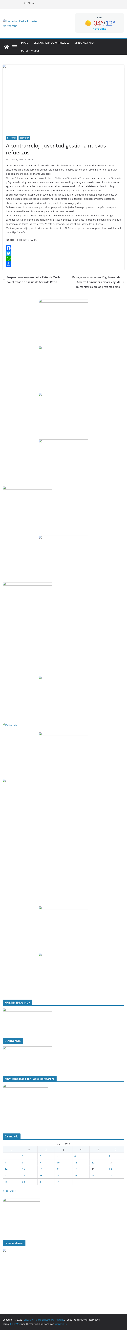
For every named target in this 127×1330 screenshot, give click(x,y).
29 (23, 1182)
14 (6, 1169)
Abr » (13, 1190)
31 (58, 1182)
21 (6, 1175)
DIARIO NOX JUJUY (84, 42)
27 (110, 1175)
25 (75, 1175)
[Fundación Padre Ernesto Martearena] (7, 47)
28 (6, 1182)
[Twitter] (63, 253)
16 (41, 1169)
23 (41, 1175)
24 (58, 1175)
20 (110, 1169)
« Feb (5, 1190)
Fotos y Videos (30, 50)
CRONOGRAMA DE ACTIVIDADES (51, 42)
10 (58, 1162)
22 (23, 1175)
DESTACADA (24, 138)
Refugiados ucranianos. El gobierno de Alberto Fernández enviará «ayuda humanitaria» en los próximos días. (96, 282)
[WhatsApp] (63, 258)
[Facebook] (63, 248)
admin (30, 159)
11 (75, 1162)
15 (23, 1169)
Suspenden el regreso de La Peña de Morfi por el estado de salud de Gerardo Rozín (33, 279)
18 (75, 1169)
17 (58, 1169)
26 (93, 1175)
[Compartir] (63, 264)
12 (93, 1162)
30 (41, 1182)
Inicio (24, 42)
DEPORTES (11, 138)
